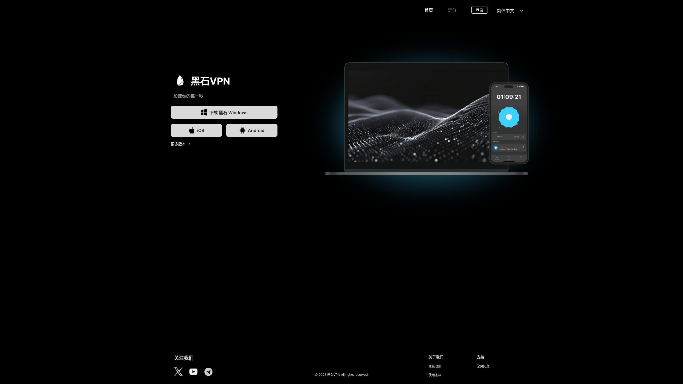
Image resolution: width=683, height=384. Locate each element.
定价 (452, 10)
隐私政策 (434, 366)
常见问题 (483, 366)
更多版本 (178, 144)
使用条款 (434, 375)
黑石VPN (333, 375)
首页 (428, 10)
